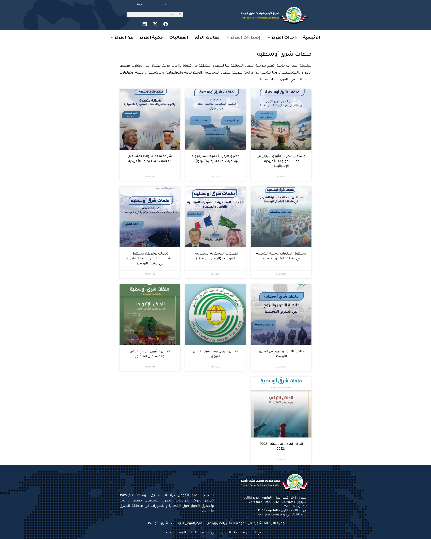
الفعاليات (178, 38)
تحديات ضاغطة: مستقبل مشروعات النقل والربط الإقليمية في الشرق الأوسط (149, 259)
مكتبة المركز (151, 38)
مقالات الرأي (207, 38)
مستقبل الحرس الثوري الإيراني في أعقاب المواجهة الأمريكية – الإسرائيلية (281, 161)
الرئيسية (311, 38)
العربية (169, 5)
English (141, 5)
